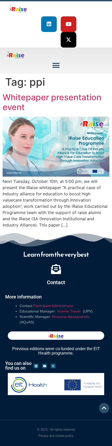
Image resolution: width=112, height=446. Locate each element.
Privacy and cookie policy (56, 436)
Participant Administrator (53, 306)
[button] (56, 65)
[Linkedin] (49, 24)
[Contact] (56, 269)
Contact (56, 282)
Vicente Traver (69, 311)
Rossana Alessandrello (71, 317)
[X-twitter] (68, 40)
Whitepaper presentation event (52, 102)
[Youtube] (68, 24)
